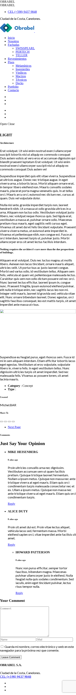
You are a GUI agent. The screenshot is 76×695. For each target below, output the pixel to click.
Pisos (11, 62)
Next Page (14, 427)
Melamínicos (23, 65)
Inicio (11, 37)
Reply (11, 503)
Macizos (21, 76)
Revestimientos (17, 58)
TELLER (21, 55)
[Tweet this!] (5, 421)
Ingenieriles (23, 69)
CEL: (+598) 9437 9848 (15, 676)
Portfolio (13, 86)
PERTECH (23, 51)
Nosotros (13, 41)
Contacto (13, 90)
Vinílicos (21, 72)
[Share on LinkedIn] (13, 421)
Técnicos (21, 79)
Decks (19, 83)
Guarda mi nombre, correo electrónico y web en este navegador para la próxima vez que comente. (37, 648)
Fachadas (13, 44)
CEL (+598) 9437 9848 (22, 11)
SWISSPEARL (25, 48)
